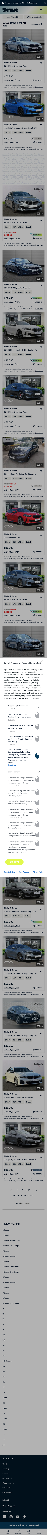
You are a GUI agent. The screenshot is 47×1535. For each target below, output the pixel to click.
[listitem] (23, 707)
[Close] (42, 663)
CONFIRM (14, 862)
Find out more (32, 3)
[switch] (37, 715)
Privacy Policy (38, 872)
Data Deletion (9, 872)
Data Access (24, 872)
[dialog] (23, 767)
